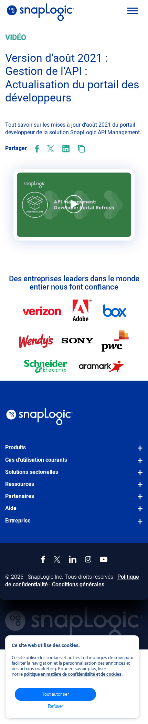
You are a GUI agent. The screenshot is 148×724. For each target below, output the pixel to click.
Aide (11, 508)
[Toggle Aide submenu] (138, 512)
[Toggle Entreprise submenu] (138, 524)
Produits (15, 447)
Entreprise (18, 520)
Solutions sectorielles (31, 472)
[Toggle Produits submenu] (138, 451)
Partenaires (19, 496)
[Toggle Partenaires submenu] (138, 500)
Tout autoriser (55, 694)
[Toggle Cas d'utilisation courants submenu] (138, 463)
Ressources (19, 484)
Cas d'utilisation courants (36, 460)
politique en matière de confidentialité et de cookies (72, 674)
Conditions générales (78, 584)
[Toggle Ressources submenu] (138, 488)
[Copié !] (81, 149)
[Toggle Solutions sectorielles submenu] (138, 475)
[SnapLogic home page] (39, 416)
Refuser (55, 706)
